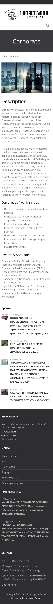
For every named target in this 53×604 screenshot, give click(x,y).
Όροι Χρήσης (8, 584)
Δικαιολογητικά (10, 477)
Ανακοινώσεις (9, 456)
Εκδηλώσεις (8, 466)
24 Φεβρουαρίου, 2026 (10, 521)
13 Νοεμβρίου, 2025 (18, 341)
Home (4, 56)
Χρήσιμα (6, 472)
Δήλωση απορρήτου (12, 483)
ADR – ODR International (15, 561)
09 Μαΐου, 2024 (17, 359)
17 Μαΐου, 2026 (17, 315)
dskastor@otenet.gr (10, 439)
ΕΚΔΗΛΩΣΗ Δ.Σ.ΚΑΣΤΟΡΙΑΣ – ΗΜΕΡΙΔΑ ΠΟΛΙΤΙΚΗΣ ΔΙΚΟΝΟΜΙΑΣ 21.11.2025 (27, 348)
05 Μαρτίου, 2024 (17, 389)
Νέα (3, 461)
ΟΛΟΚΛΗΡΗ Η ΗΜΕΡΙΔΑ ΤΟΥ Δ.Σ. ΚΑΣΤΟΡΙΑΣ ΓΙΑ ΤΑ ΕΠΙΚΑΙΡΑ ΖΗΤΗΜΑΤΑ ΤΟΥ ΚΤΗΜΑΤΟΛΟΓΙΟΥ (30, 396)
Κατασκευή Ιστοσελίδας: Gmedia (26, 598)
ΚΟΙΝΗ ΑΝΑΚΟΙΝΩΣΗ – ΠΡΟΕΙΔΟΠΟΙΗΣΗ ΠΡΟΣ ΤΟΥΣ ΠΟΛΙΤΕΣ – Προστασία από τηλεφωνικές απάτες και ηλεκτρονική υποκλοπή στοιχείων (29, 326)
